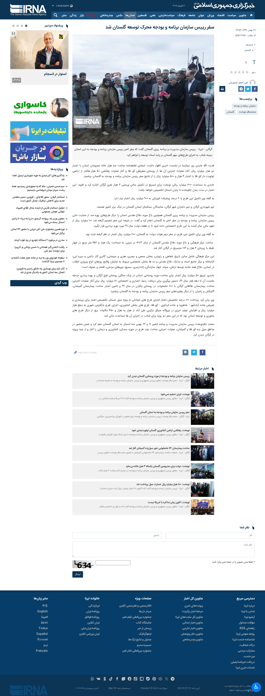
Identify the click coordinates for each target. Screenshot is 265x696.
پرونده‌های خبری (193, 606)
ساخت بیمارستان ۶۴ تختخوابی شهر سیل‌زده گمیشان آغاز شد (159, 448)
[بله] (148, 679)
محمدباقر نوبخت (247, 112)
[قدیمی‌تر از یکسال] (202, 381)
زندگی (73, 15)
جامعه (192, 15)
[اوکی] (104, 679)
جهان (201, 15)
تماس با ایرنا (248, 611)
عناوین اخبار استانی (192, 622)
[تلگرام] (172, 679)
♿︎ (256, 686)
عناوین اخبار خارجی (192, 628)
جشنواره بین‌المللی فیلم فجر (136, 617)
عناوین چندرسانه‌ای (192, 639)
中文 (45, 606)
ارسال (78, 574)
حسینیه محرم (144, 645)
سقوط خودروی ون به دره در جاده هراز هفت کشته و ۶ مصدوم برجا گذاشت (38, 260)
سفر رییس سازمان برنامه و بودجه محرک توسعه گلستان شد (159, 27)
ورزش (210, 15)
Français (42, 651)
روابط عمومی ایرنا (245, 634)
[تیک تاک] (110, 679)
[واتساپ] (92, 679)
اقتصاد (220, 15)
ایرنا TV (90, 15)
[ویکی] (98, 679)
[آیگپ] (141, 679)
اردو (45, 645)
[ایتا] (135, 679)
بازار (82, 15)
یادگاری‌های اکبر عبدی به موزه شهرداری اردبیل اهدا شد (38, 177)
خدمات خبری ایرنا (245, 668)
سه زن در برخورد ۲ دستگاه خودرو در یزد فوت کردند (39, 240)
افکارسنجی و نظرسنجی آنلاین (135, 606)
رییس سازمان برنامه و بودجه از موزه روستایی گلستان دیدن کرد (159, 376)
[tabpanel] (39, 57)
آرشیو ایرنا (249, 617)
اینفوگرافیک (145, 634)
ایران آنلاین (93, 622)
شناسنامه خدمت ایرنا (243, 639)
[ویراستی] (123, 679)
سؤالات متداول (247, 622)
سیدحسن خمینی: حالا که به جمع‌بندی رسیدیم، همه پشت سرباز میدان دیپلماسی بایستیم (38, 188)
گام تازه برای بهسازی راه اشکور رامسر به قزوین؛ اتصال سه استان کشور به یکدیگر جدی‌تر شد (40, 271)
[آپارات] (154, 679)
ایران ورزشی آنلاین (89, 634)
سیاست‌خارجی (166, 15)
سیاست (232, 15)
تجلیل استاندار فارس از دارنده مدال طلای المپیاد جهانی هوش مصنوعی (40, 210)
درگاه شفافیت (247, 645)
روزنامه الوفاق (92, 617)
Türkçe (43, 628)
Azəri (44, 622)
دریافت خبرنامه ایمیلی (243, 662)
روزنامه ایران (93, 611)
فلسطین (142, 15)
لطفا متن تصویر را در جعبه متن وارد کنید (233, 562)
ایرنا (224, 6)
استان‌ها (130, 15)
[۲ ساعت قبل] (39, 49)
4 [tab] (13, 26)
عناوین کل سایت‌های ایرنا (189, 617)
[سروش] (129, 679)
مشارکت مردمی (246, 651)
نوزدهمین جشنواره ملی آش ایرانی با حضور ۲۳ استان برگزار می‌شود (38, 231)
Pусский (42, 639)
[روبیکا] (160, 679)
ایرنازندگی (94, 606)
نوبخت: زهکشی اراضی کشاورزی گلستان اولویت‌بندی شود (161, 431)
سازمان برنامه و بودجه (245, 106)
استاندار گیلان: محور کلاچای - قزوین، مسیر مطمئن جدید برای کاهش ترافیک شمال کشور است (39, 199)
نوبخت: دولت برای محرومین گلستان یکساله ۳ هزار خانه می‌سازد (158, 466)
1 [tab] (26, 26)
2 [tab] (22, 26)
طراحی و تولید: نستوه (238, 690)
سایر (64, 15)
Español (42, 634)
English (42, 611)
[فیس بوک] (117, 679)
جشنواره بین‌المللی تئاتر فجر (136, 651)
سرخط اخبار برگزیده (192, 611)
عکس (119, 15)
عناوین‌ (242, 15)
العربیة (44, 617)
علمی (152, 15)
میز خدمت (249, 656)
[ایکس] (166, 679)
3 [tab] (17, 26)
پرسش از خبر (144, 628)
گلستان (248, 50)
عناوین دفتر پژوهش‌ (192, 634)
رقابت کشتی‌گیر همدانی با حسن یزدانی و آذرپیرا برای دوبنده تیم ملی (40, 249)
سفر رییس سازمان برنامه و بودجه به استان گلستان (165, 412)
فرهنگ (181, 15)
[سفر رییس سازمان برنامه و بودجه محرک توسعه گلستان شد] (143, 90)
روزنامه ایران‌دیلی (90, 628)
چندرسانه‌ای (106, 15)
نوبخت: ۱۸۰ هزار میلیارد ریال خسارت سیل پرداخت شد (163, 485)
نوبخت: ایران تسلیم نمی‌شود (175, 394)
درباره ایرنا (249, 606)
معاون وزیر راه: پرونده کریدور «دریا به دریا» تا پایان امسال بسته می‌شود (38, 221)
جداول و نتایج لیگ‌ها (139, 639)
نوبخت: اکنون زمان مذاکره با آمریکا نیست (169, 503)
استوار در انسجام (55, 74)
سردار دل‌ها (145, 611)
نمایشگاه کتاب (143, 622)
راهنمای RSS (247, 628)
